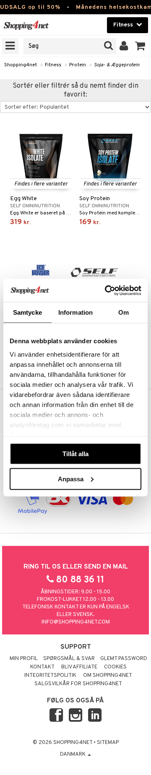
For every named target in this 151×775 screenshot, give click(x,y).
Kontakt (42, 667)
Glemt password (123, 658)
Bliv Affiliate (79, 667)
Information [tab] (75, 312)
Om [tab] (123, 312)
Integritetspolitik (50, 675)
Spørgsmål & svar (69, 658)
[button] (140, 46)
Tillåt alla (75, 453)
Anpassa (70, 478)
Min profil (24, 658)
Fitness (53, 65)
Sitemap (108, 742)
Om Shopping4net (107, 675)
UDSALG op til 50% (30, 7)
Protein (77, 65)
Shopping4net (20, 65)
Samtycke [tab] (27, 312)
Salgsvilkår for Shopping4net (78, 684)
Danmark (73, 754)
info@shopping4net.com (76, 622)
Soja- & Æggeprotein (117, 65)
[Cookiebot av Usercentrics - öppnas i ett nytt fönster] (106, 290)
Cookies (115, 667)
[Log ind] (124, 46)
